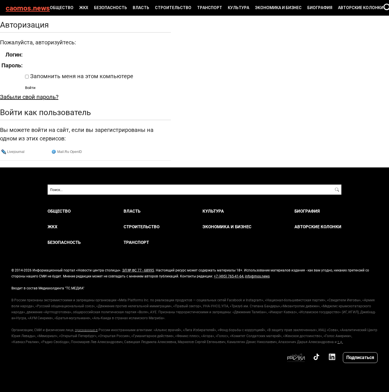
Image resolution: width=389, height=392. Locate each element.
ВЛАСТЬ (141, 7)
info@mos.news (257, 276)
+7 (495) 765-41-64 (228, 276)
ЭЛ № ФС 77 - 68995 (138, 270)
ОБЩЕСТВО (61, 7)
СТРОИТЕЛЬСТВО (173, 7)
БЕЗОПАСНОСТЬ (110, 7)
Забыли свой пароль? (29, 96)
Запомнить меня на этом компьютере (81, 76)
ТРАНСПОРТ (209, 7)
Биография (319, 7)
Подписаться (360, 357)
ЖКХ (83, 7)
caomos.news (28, 7)
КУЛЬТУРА (238, 7)
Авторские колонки (360, 7)
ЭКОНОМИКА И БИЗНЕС (278, 7)
